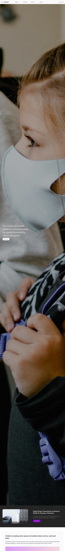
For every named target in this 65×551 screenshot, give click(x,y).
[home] (5, 2)
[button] (16, 2)
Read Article (36, 520)
